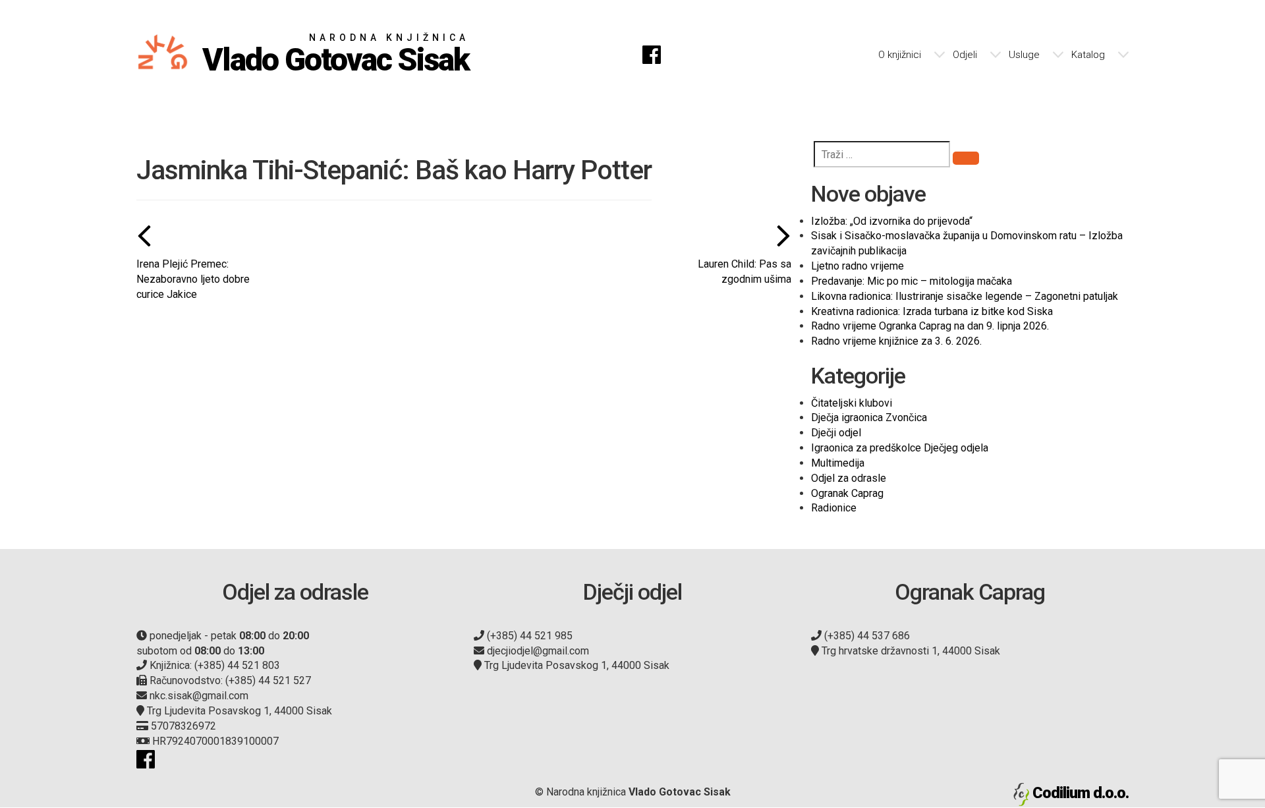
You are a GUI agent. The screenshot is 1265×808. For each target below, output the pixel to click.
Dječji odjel (836, 432)
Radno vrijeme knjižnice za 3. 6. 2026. (896, 341)
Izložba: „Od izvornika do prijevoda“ (891, 221)
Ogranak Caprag (847, 493)
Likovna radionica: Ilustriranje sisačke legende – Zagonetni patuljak (964, 296)
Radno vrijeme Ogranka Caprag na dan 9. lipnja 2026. (930, 326)
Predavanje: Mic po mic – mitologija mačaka (911, 281)
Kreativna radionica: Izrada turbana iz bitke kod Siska (932, 311)
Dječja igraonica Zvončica (869, 417)
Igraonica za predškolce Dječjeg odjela (899, 448)
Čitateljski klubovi (851, 403)
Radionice (834, 508)
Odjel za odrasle (848, 478)
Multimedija (837, 463)
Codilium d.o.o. (1080, 793)
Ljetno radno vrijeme (857, 266)
